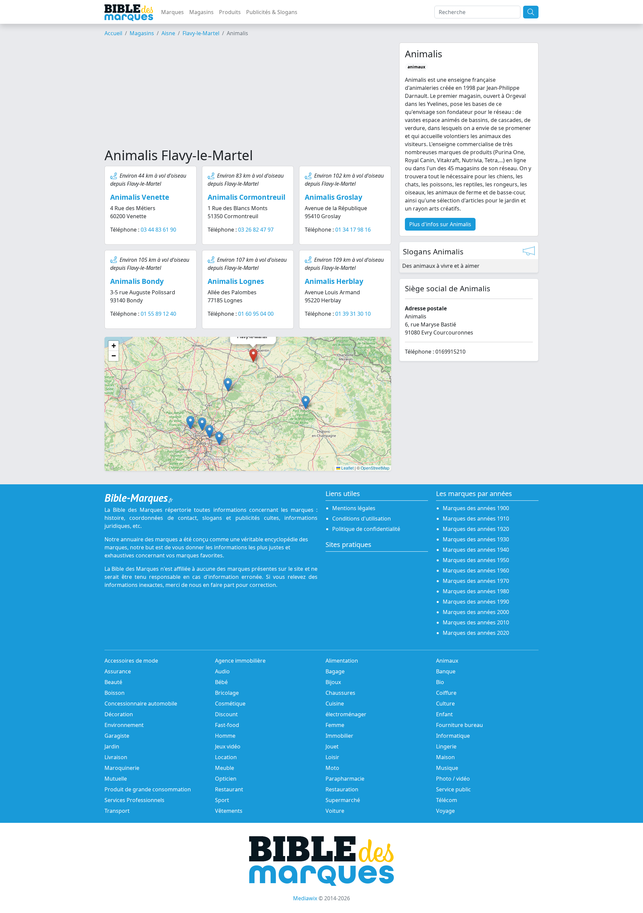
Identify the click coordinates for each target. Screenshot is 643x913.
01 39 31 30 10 (353, 313)
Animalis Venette (139, 197)
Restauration (342, 789)
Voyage (445, 810)
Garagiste (116, 735)
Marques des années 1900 (476, 508)
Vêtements (228, 810)
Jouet (332, 746)
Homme (225, 735)
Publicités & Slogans (271, 12)
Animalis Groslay (333, 197)
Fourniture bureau (459, 725)
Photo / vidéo (453, 778)
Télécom (446, 800)
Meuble (224, 768)
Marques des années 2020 (476, 632)
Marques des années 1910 (476, 518)
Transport (117, 810)
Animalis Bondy (137, 281)
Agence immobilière (240, 660)
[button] (228, 384)
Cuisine (335, 703)
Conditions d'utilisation (361, 518)
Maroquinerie (121, 768)
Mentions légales (353, 508)
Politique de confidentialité (366, 529)
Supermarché (343, 800)
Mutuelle (115, 778)
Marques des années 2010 (476, 622)
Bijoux (333, 682)
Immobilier (339, 735)
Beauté (113, 682)
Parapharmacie (345, 778)
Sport (222, 800)
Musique (447, 768)
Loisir (332, 757)
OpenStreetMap (375, 468)
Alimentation (342, 660)
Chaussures (340, 692)
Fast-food (227, 725)
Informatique (453, 735)
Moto (332, 768)
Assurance (117, 671)
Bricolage (227, 692)
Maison (445, 757)
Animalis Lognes (236, 281)
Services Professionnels (134, 800)
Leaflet (347, 468)
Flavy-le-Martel (201, 33)
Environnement (124, 725)
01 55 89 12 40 (158, 313)
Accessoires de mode (131, 660)
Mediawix (305, 898)
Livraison (115, 757)
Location (226, 757)
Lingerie (446, 746)
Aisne (168, 33)
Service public (453, 789)
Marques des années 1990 (476, 601)
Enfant (444, 714)
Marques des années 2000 (476, 612)
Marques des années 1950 (476, 560)
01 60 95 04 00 (256, 313)
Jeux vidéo (227, 746)
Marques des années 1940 (476, 549)
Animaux (447, 660)
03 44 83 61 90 (158, 229)
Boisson (114, 692)
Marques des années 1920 (476, 529)
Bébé (221, 682)
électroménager (346, 714)
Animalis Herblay (334, 281)
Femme (335, 725)
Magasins (201, 12)
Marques (172, 12)
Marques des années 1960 (476, 570)
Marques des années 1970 (476, 581)
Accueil (113, 33)
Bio (440, 682)
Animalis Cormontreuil (246, 197)
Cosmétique (230, 703)
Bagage (335, 671)
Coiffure (446, 692)
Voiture (335, 810)
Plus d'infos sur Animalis (440, 224)
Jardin (111, 746)
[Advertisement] (247, 95)
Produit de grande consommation (147, 789)
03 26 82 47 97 (256, 229)
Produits (230, 12)
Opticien (225, 778)
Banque (445, 671)
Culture (445, 703)
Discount (226, 714)
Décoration (118, 714)
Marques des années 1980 (476, 591)
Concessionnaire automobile (140, 703)
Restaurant (229, 789)
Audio (222, 671)
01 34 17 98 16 (353, 229)
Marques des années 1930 (476, 539)
